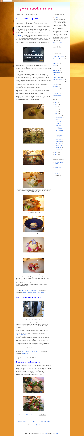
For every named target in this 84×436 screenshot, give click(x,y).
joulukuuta (58, 115)
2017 (56, 104)
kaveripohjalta (56, 68)
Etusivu (33, 421)
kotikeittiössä (56, 72)
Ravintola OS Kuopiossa (27, 18)
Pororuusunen (58, 168)
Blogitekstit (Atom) (35, 425)
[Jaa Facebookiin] (43, 290)
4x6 (46, 433)
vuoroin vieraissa (57, 95)
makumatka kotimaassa (38, 292)
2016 (56, 107)
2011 (56, 154)
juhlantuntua (56, 63)
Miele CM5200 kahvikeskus (28, 297)
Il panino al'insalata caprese (28, 361)
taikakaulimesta (57, 91)
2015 (56, 109)
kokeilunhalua (56, 70)
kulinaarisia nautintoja (27, 292)
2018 (56, 102)
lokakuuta (58, 119)
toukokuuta (59, 141)
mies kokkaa (56, 84)
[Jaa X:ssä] (42, 290)
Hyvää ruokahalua (34, 8)
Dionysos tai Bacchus (58, 58)
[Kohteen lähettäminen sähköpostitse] (40, 290)
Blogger (57, 433)
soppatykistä (56, 88)
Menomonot (58, 172)
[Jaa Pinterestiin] (45, 290)
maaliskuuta (59, 145)
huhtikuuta (58, 143)
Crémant (56, 163)
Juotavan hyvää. (59, 162)
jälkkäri (55, 65)
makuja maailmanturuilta (59, 79)
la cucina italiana (57, 77)
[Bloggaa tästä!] (41, 290)
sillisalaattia (25, 353)
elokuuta (58, 123)
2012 (56, 152)
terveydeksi (56, 93)
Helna (56, 17)
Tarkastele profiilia (57, 42)
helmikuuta (59, 147)
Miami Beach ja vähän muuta (61, 174)
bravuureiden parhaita (58, 56)
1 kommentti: (34, 290)
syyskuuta (58, 121)
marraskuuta (59, 117)
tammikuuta (59, 149)
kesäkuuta (58, 139)
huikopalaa (55, 61)
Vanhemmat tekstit (45, 421)
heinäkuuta (58, 125)
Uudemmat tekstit (21, 421)
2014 (56, 111)
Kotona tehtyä (58, 167)
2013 (56, 113)
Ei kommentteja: (35, 351)
